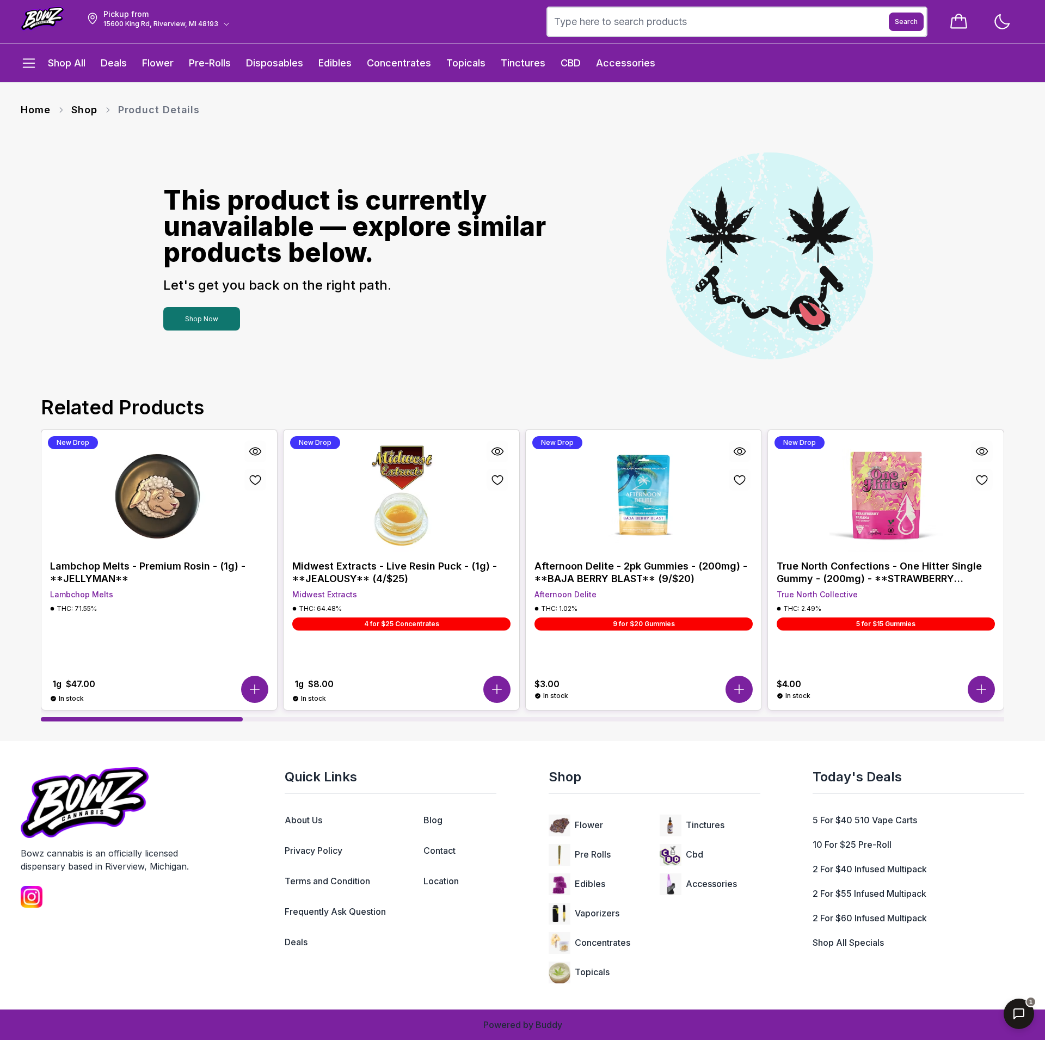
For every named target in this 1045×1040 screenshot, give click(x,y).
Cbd (694, 854)
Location (441, 881)
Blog (432, 820)
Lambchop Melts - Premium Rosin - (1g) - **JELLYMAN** (147, 572)
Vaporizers (597, 913)
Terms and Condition (327, 881)
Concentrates (602, 942)
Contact (439, 850)
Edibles (590, 883)
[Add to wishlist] (255, 480)
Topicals (592, 971)
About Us (303, 820)
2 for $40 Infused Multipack (870, 869)
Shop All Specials (848, 942)
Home (36, 109)
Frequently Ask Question (335, 911)
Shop (84, 109)
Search (906, 21)
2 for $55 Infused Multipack (869, 893)
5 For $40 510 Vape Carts (865, 820)
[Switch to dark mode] (1001, 22)
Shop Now (201, 319)
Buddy (549, 1024)
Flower (589, 824)
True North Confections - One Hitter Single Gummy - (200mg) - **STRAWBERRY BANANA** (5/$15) (879, 572)
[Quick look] (255, 451)
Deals (296, 942)
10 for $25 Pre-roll (852, 844)
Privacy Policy (313, 850)
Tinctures (705, 824)
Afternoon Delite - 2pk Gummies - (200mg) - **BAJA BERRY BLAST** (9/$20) (640, 572)
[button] (254, 689)
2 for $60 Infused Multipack (870, 918)
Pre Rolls (593, 854)
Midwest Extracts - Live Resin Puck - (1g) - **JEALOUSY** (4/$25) (394, 572)
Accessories (711, 883)
